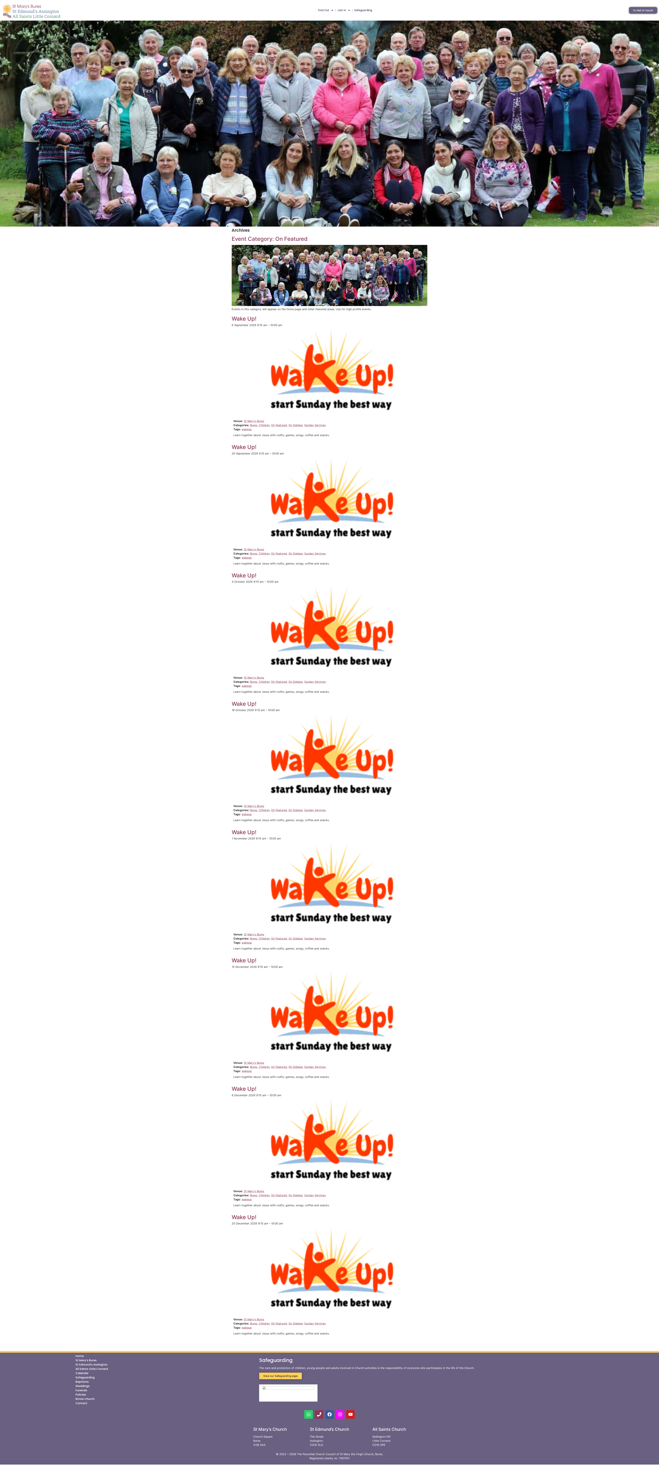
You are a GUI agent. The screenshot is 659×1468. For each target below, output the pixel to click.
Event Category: (270, 238)
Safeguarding (363, 10)
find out (323, 10)
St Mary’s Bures (86, 1360)
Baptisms (82, 1382)
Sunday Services (315, 425)
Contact (81, 1403)
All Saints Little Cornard (92, 1369)
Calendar (82, 1373)
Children (264, 425)
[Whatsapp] (308, 1414)
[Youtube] (350, 1414)
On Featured (279, 425)
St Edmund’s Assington (91, 1364)
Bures (253, 425)
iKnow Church (85, 1399)
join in (341, 10)
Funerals (81, 1390)
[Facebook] (329, 1414)
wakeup (247, 429)
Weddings (83, 1386)
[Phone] (319, 1414)
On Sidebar (295, 425)
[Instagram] (340, 1414)
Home (80, 1356)
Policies (81, 1394)
